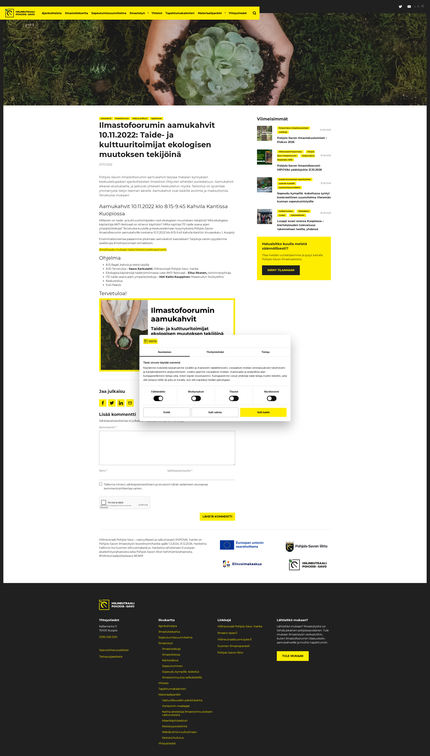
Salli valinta (215, 412)
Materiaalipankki (210, 13)
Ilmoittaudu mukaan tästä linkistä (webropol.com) (132, 249)
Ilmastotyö (137, 13)
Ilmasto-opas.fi (227, 633)
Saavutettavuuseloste (114, 650)
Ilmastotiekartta (76, 13)
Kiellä (166, 412)
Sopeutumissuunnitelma (108, 13)
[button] (148, 13)
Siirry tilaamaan (280, 270)
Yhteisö (157, 13)
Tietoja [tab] (265, 352)
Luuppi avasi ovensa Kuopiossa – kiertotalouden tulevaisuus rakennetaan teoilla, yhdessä (300, 225)
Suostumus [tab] (164, 352)
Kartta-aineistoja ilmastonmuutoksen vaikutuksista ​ (187, 713)
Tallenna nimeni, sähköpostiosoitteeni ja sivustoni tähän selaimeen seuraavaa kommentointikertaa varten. (156, 486)
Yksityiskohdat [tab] (215, 352)
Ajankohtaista (52, 13)
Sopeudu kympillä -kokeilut (180, 671)
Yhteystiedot (238, 13)
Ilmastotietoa (171, 654)
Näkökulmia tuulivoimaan (179, 732)
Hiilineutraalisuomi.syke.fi (235, 639)
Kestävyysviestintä (174, 726)
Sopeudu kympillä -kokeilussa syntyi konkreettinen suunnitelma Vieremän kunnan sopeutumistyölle (304, 197)
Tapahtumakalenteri (180, 13)
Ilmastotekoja (171, 649)
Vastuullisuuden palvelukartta (182, 700)
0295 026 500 (108, 637)
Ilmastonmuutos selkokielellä (182, 677)
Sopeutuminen (172, 666)
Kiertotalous (170, 660)
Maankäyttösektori (174, 720)
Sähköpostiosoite (179, 470)
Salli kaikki (263, 412)
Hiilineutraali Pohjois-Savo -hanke (240, 626)
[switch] (196, 398)
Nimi (103, 470)
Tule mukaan (292, 656)
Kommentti (108, 427)
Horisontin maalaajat (176, 706)
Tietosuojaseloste (110, 656)
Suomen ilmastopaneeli (234, 646)
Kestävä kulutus (173, 737)
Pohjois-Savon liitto (230, 652)
